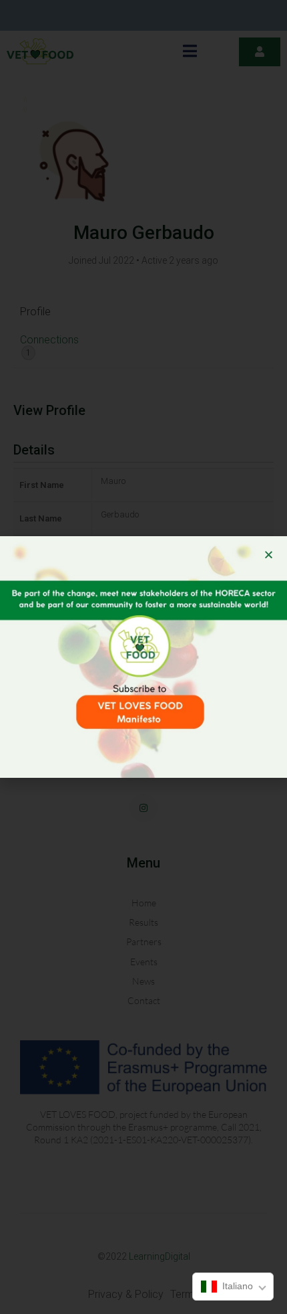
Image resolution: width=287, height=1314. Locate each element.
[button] (269, 555)
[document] (143, 657)
